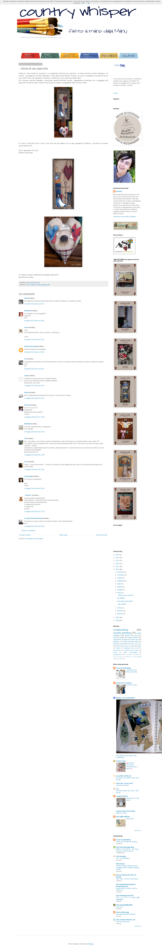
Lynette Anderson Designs (125, 811)
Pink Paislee (120, 864)
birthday (116, 642)
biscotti (117, 646)
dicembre (120, 572)
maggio (120, 590)
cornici (137, 648)
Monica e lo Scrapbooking (125, 698)
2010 (117, 569)
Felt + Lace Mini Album (123, 858)
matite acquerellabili (130, 652)
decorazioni (116, 650)
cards (139, 644)
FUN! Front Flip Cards (123, 921)
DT (125, 654)
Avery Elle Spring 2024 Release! (126, 914)
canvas (120, 656)
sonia (26, 376)
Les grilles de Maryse (123, 776)
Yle (25, 438)
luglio (119, 584)
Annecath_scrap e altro (124, 783)
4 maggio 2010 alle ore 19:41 (34, 469)
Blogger (91, 944)
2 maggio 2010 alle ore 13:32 (34, 417)
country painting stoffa (43, 284)
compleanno (127, 648)
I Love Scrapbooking (123, 668)
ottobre (120, 578)
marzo (119, 608)
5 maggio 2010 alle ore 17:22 (34, 511)
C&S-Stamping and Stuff (124, 896)
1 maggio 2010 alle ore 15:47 (34, 398)
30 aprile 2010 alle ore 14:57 (34, 304)
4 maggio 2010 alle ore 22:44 (34, 488)
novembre (121, 575)
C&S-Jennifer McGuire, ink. (125, 920)
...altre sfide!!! (121, 604)
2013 (117, 560)
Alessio (27, 405)
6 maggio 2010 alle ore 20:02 (34, 526)
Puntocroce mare (131, 685)
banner (118, 648)
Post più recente (24, 535)
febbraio (120, 611)
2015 (117, 555)
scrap (122, 644)
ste (25, 359)
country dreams (132, 637)
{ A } (117, 789)
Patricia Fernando (30, 346)
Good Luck (119, 907)
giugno (120, 587)
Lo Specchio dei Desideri (33, 518)
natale (121, 637)
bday (126, 639)
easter (121, 658)
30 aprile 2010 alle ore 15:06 (34, 321)
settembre (121, 581)
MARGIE (27, 424)
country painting (30, 284)
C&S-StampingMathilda (124, 905)
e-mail (115, 93)
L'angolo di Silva (122, 796)
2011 (117, 566)
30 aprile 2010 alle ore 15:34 (34, 339)
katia (26, 298)
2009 (117, 617)
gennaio (120, 614)
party (115, 644)
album (130, 654)
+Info (83, 3)
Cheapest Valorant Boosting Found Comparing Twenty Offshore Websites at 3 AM (127, 867)
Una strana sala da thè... (125, 601)
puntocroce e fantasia (124, 683)
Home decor (131, 644)
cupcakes (125, 646)
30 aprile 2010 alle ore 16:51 (34, 369)
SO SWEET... (121, 598)
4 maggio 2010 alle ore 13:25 (34, 432)
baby (139, 646)
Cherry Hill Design (122, 912)
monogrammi (117, 654)
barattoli (136, 654)
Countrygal (28, 476)
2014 (117, 558)
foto (114, 637)
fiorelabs (27, 311)
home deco (135, 639)
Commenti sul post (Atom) (34, 539)
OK (89, 3)
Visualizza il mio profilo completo (124, 216)
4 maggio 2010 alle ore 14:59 (34, 455)
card (135, 635)
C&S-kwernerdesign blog (125, 847)
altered (127, 635)
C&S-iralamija (121, 856)
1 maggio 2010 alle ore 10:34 (34, 386)
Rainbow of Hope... (122, 813)
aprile (119, 593)
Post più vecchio (101, 535)
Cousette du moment (122, 785)
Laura (26, 327)
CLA (25, 462)
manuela (119, 191)
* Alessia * (28, 495)
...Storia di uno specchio (125, 595)
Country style (121, 761)
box (114, 656)
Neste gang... (130, 818)
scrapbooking (120, 629)
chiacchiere (117, 639)
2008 (117, 620)
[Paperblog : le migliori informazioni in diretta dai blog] (119, 67)
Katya (26, 392)
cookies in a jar (130, 656)
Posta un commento (28, 530)
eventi (115, 652)
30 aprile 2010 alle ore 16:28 (34, 352)
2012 (117, 564)
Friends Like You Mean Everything (126, 841)
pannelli (133, 646)
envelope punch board (131, 650)
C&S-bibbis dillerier (123, 817)
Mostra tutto (138, 830)
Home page (63, 535)
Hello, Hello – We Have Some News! (127, 879)
